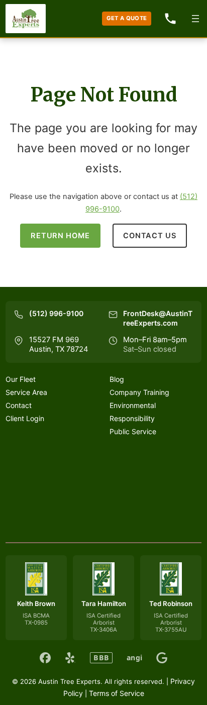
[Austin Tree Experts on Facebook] (45, 657)
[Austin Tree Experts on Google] (161, 657)
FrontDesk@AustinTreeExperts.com (157, 318)
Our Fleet (21, 379)
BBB (101, 657)
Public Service (133, 431)
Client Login (25, 418)
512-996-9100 (170, 19)
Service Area (26, 392)
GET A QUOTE (127, 18)
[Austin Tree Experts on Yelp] (70, 657)
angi (134, 657)
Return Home (60, 235)
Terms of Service (116, 693)
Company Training (139, 392)
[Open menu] (195, 19)
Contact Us (149, 235)
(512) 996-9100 (56, 313)
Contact (19, 405)
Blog (117, 379)
